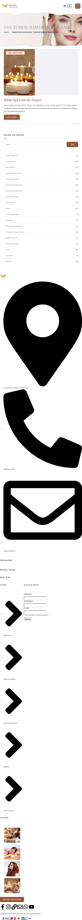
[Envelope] (20, 907)
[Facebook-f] (2, 907)
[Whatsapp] (25, 907)
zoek (72, 144)
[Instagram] (8, 907)
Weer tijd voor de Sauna (22, 100)
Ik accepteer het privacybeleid (37, 615)
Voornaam (28, 594)
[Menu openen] (77, 6)
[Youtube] (31, 907)
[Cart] (65, 6)
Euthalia (16, 914)
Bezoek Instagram (12, 899)
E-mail (26, 608)
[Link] (14, 907)
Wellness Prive (15, 53)
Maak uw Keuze (14, 135)
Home (6, 32)
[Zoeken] (69, 6)
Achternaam (28, 601)
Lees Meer (12, 117)
